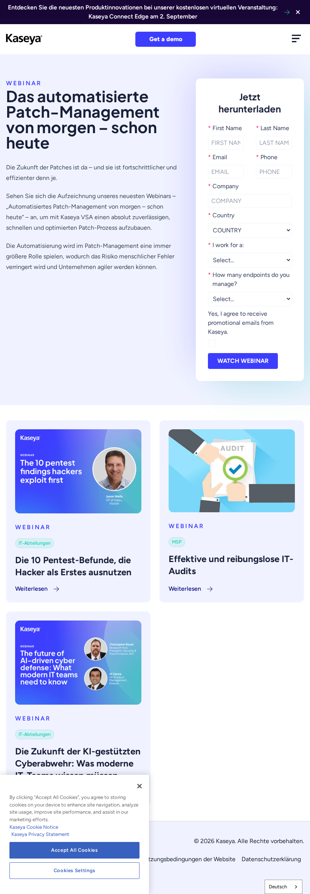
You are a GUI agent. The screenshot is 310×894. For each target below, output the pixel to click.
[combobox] (283, 887)
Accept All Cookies (74, 850)
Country (221, 215)
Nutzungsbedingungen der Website (188, 859)
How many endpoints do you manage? (249, 279)
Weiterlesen (31, 588)
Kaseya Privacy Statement (40, 834)
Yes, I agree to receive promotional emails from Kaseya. (241, 322)
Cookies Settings (75, 870)
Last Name (272, 128)
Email (217, 157)
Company (223, 186)
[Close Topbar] (298, 12)
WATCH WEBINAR (242, 360)
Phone (266, 157)
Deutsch (278, 886)
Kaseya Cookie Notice (33, 827)
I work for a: (226, 245)
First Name (225, 128)
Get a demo (165, 39)
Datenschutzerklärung (271, 859)
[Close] (139, 786)
